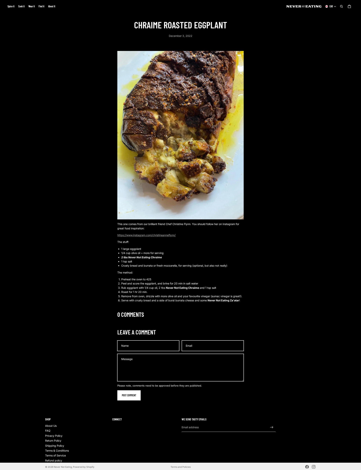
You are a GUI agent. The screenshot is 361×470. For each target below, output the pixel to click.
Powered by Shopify (83, 466)
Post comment (129, 395)
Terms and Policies (181, 466)
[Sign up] (272, 427)
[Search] (341, 6)
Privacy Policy (53, 435)
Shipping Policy (54, 445)
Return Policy (53, 440)
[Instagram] (313, 467)
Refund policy (53, 460)
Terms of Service (55, 455)
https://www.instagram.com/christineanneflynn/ (146, 235)
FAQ (47, 430)
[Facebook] (307, 467)
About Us (51, 425)
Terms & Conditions (57, 450)
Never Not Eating (63, 466)
